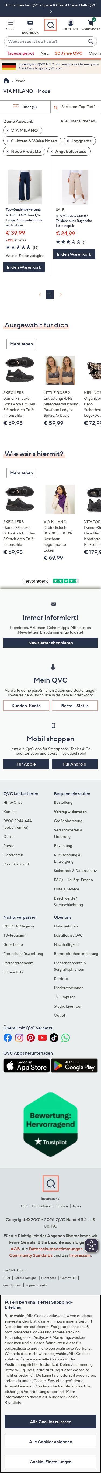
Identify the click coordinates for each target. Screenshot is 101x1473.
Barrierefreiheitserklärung (76, 953)
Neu (44, 53)
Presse (9, 845)
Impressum (80, 1255)
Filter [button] (29, 106)
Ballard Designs (25, 1278)
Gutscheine (13, 944)
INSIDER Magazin (18, 926)
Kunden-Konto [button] (26, 705)
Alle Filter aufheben (78, 121)
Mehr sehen (21, 343)
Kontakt (10, 811)
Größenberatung (68, 820)
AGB (15, 1248)
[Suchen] (91, 41)
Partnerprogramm (18, 962)
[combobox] (45, 42)
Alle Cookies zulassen (50, 1421)
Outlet (59, 1015)
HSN (6, 1278)
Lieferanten (13, 854)
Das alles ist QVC (68, 935)
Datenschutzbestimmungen (56, 1248)
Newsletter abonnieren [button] (50, 642)
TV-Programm (15, 935)
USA (24, 1206)
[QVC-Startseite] (6, 81)
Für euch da (13, 972)
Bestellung (63, 802)
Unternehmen (66, 926)
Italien (63, 1206)
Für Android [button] (74, 764)
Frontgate (48, 1278)
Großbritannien (43, 1206)
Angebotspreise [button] (70, 151)
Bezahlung (63, 845)
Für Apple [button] (26, 764)
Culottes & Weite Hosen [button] (33, 140)
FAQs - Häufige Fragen (73, 879)
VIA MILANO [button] (24, 130)
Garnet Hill (68, 1278)
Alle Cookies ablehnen (50, 1441)
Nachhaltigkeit (66, 944)
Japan (76, 1206)
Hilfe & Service (66, 889)
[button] (10, 26)
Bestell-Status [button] (75, 705)
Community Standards (31, 1255)
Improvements (36, 1285)
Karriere (61, 978)
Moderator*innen (68, 987)
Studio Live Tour (68, 1006)
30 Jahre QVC (68, 53)
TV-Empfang (65, 997)
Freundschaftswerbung (23, 953)
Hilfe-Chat (12, 802)
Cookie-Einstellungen (51, 1461)
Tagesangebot (20, 53)
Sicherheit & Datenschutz (75, 870)
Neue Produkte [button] (25, 151)
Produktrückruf (16, 864)
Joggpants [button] (81, 140)
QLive (8, 836)
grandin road (12, 1285)
